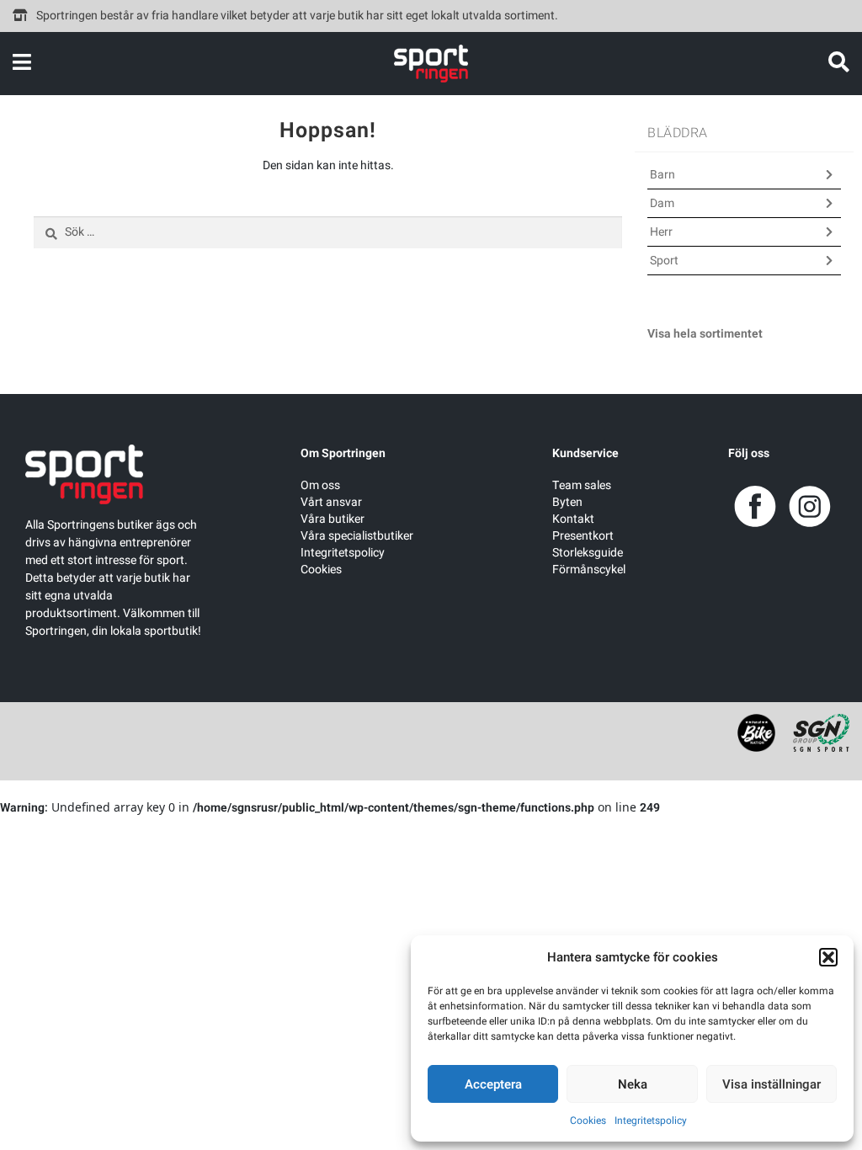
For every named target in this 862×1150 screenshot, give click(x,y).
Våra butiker (332, 519)
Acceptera (493, 1084)
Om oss (320, 485)
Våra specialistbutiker (357, 536)
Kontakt (573, 519)
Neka (632, 1084)
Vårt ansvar (331, 502)
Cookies (588, 1120)
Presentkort (583, 536)
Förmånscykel (588, 569)
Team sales (581, 485)
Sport (664, 260)
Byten (567, 502)
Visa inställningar (771, 1084)
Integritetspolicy (651, 1120)
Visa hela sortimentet (705, 334)
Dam (662, 203)
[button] (828, 957)
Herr (661, 232)
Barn (662, 175)
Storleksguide (587, 553)
